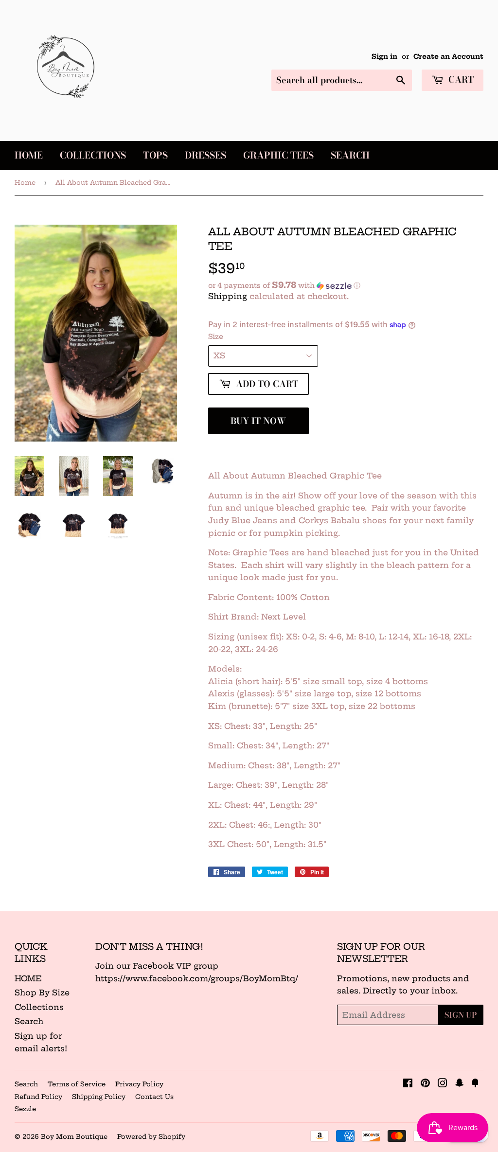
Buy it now (258, 420)
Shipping (227, 296)
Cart (460, 79)
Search (350, 155)
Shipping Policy (98, 1096)
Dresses (205, 155)
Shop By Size (42, 992)
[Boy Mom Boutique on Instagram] (442, 1084)
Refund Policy (38, 1096)
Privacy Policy (139, 1084)
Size (215, 336)
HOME (28, 978)
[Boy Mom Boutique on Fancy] (475, 1084)
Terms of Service (77, 1084)
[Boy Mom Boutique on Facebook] (408, 1084)
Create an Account (448, 57)
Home (29, 155)
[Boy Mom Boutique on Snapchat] (459, 1084)
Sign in (384, 57)
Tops (155, 155)
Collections (93, 155)
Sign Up (461, 1015)
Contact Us (154, 1096)
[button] (345, 285)
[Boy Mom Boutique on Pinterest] (425, 1084)
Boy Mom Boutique (74, 1136)
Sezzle (25, 1109)
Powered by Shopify (151, 1136)
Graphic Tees (278, 155)
